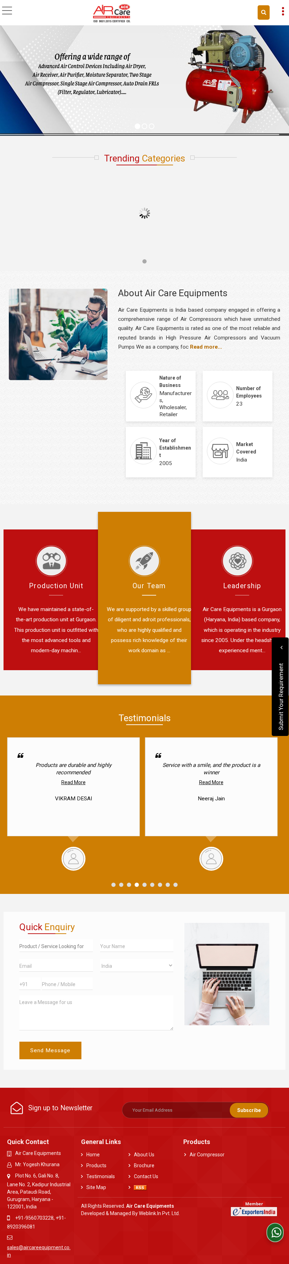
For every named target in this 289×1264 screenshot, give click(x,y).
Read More (73, 782)
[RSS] (140, 1187)
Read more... (206, 347)
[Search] (264, 12)
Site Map (96, 1187)
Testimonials (100, 1176)
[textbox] (56, 945)
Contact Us (146, 1176)
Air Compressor (207, 1154)
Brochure (144, 1165)
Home (93, 1154)
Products (96, 1165)
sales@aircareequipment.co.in (38, 1251)
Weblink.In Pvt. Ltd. (159, 1213)
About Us (144, 1154)
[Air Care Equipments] (111, 13)
